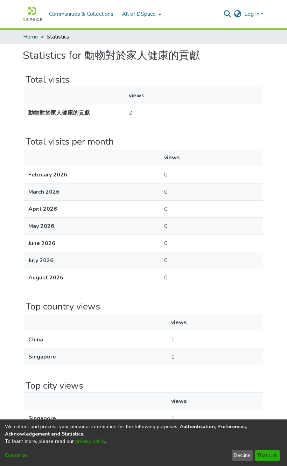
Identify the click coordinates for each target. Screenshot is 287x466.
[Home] (32, 14)
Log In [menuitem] (251, 14)
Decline (242, 455)
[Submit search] (227, 14)
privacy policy (90, 441)
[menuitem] (140, 14)
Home (30, 37)
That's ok (267, 455)
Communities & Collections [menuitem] (81, 14)
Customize (16, 455)
